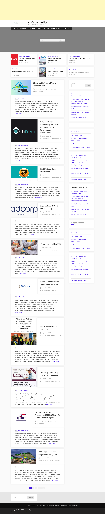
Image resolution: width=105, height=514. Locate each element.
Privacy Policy (23, 28)
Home (16, 28)
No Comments (39, 92)
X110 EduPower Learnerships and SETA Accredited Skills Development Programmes (49, 127)
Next (43, 488)
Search (73, 83)
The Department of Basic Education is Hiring (80, 72)
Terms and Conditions (43, 28)
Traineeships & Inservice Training (80, 147)
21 (39, 488)
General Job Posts (55, 28)
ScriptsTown (26, 512)
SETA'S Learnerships (37, 22)
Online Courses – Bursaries (79, 144)
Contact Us (66, 28)
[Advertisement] (43, 10)
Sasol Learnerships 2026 (51, 244)
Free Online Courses (24, 56)
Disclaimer (32, 28)
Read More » (18, 114)
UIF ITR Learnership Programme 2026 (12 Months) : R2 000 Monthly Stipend (47, 415)
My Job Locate (52, 89)
